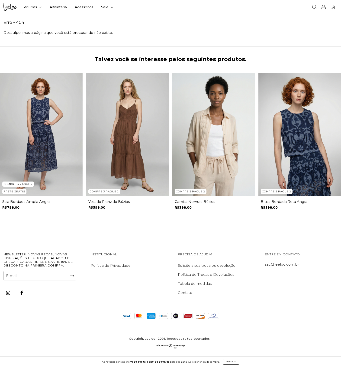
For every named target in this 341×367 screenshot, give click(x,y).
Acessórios (84, 7)
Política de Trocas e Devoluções (206, 274)
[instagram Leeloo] (8, 293)
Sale (105, 7)
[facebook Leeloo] (21, 293)
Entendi (231, 362)
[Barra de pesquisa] (314, 7)
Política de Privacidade (111, 265)
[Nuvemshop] (170, 347)
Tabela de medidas (195, 283)
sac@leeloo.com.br (282, 264)
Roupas (30, 7)
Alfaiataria (58, 7)
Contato (185, 292)
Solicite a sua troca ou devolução (206, 265)
